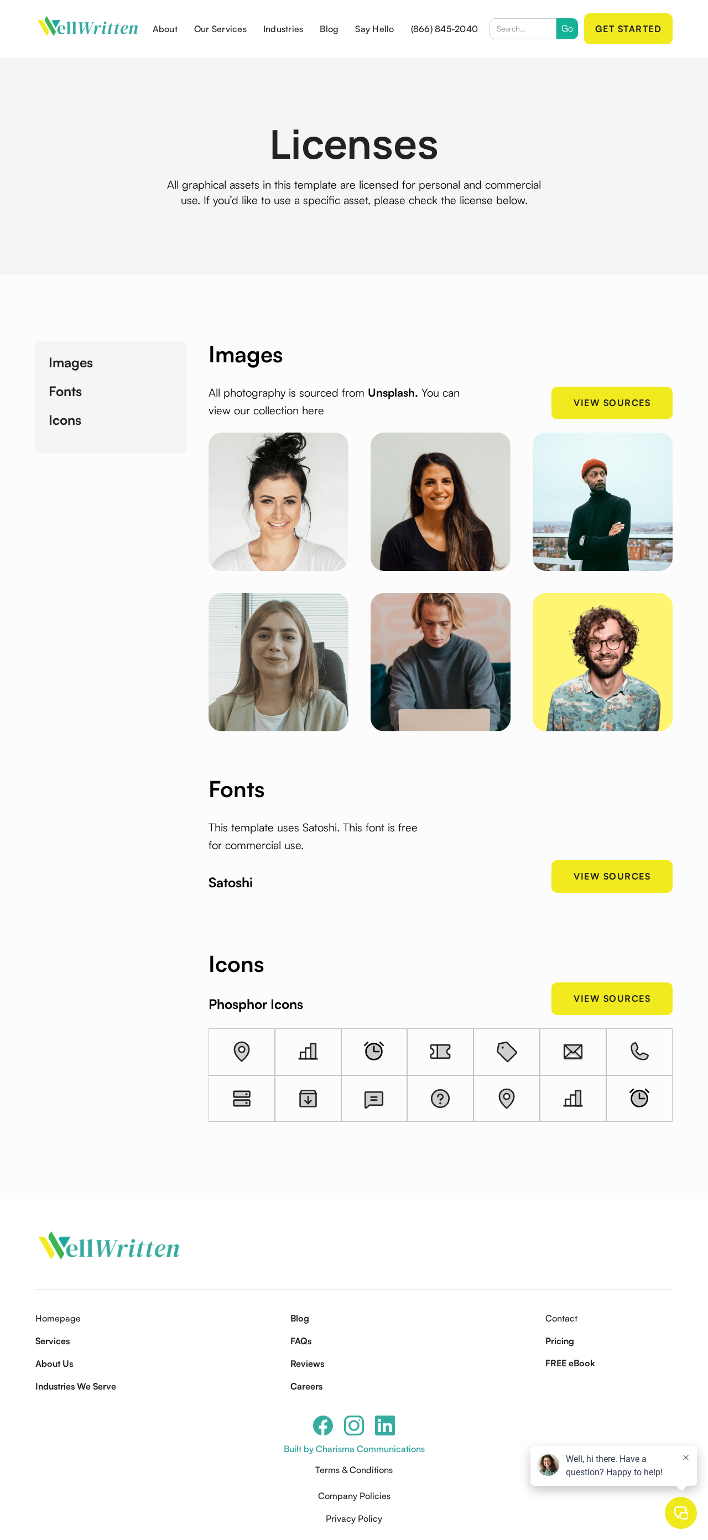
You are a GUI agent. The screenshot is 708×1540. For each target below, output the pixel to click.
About (165, 28)
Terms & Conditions (354, 1469)
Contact (561, 1318)
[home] (88, 29)
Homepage (58, 1318)
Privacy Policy (354, 1518)
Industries (283, 28)
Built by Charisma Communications (354, 1448)
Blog (329, 28)
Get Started (628, 28)
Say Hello (374, 28)
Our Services (220, 28)
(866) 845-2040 (444, 28)
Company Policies (354, 1495)
